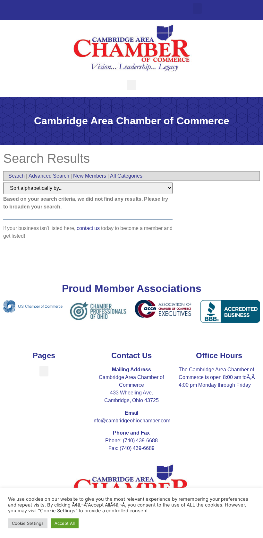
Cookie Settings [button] (28, 523)
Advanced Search (49, 176)
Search (16, 176)
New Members (89, 176)
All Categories (126, 176)
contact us (88, 228)
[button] (197, 8)
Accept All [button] (65, 523)
